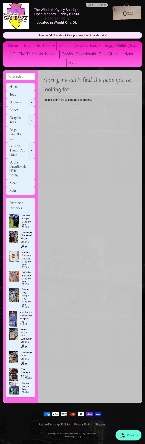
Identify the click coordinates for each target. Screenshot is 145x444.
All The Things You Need (36, 55)
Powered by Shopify (72, 437)
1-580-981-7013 (56, 18)
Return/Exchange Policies (55, 424)
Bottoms (46, 46)
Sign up (102, 5)
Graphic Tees (87, 46)
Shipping (100, 424)
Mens (128, 54)
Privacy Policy (83, 424)
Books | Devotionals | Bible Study (90, 54)
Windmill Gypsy (71, 434)
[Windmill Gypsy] (16, 16)
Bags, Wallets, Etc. (120, 46)
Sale (72, 63)
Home (13, 46)
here (61, 99)
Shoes (64, 46)
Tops (27, 46)
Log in (91, 5)
